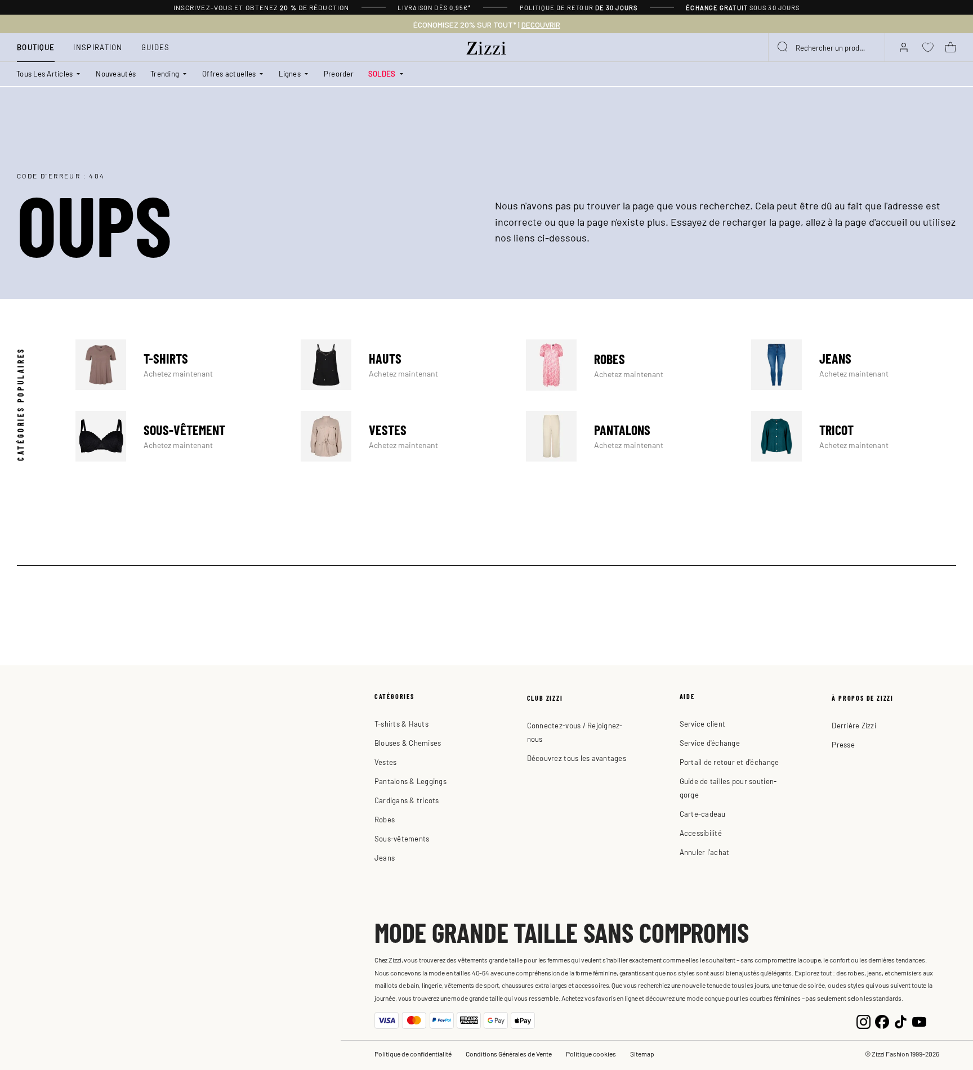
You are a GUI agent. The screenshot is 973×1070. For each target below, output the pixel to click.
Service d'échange (710, 742)
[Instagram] (863, 1020)
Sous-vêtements (402, 838)
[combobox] (827, 47)
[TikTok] (901, 1020)
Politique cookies (591, 1053)
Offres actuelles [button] (229, 73)
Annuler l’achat (705, 852)
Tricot (853, 436)
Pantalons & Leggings (410, 781)
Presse (843, 744)
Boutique (36, 47)
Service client (703, 723)
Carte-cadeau (703, 813)
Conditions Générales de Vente (509, 1053)
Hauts (403, 364)
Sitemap (642, 1053)
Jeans (853, 364)
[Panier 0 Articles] (950, 47)
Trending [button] (164, 73)
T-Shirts (177, 364)
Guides (155, 47)
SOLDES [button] (382, 73)
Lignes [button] (290, 73)
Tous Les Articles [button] (44, 73)
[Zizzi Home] (486, 46)
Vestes (403, 436)
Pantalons (628, 436)
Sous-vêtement (177, 436)
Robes (628, 364)
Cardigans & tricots (406, 800)
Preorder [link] (339, 73)
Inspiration (97, 47)
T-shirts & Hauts (401, 723)
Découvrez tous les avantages (576, 758)
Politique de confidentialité (413, 1053)
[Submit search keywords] (783, 47)
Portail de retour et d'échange (729, 762)
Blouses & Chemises (407, 742)
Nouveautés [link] (116, 73)
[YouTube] (919, 1020)
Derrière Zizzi (854, 725)
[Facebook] (882, 1020)
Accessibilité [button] (701, 833)
